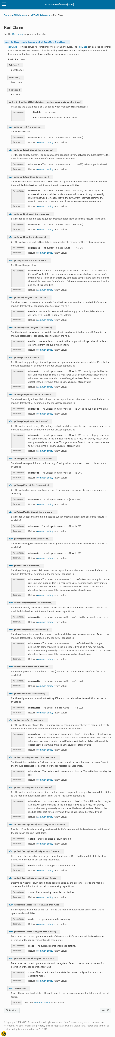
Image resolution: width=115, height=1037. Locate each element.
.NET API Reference (40, 15)
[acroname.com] (3, 1035)
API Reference (19, 15)
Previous (13, 1010)
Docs (6, 15)
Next (104, 1010)
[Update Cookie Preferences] (3, 1033)
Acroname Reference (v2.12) (59, 4)
